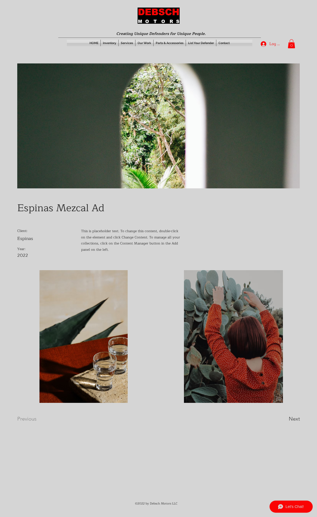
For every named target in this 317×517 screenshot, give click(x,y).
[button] (291, 43)
